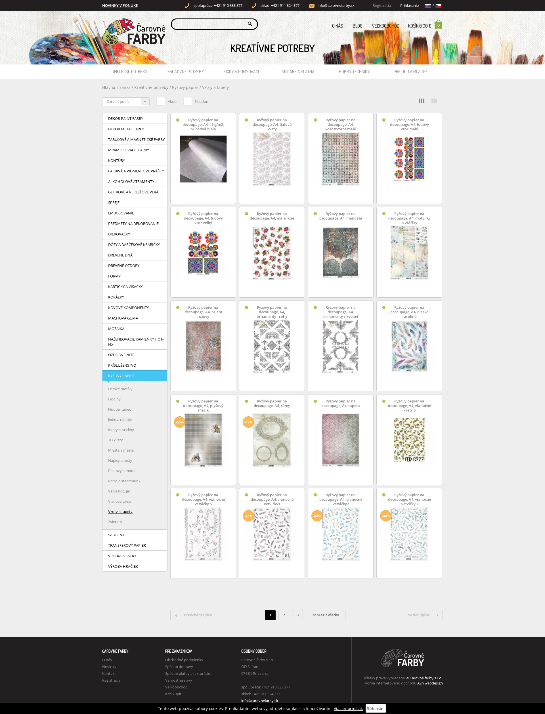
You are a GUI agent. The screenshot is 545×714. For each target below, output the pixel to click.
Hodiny (114, 399)
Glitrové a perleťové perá (133, 192)
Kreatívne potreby (185, 71)
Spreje (114, 202)
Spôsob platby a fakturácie (187, 673)
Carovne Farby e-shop (133, 23)
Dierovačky (119, 234)
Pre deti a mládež (411, 71)
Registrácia (382, 5)
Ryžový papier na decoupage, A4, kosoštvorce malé (340, 124)
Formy (114, 276)
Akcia (172, 101)
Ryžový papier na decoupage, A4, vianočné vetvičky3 (409, 499)
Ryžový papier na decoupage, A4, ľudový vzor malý (409, 124)
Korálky (116, 297)
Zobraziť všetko (325, 614)
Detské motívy (120, 388)
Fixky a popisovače (242, 71)
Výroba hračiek (123, 566)
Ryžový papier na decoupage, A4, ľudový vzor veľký (203, 218)
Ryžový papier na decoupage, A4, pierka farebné (409, 312)
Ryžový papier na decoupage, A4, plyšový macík (203, 406)
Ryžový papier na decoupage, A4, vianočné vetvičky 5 (203, 499)
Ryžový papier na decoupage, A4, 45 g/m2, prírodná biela (203, 124)
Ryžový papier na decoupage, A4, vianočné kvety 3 (409, 406)
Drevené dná (120, 255)
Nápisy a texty (120, 460)
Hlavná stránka (116, 87)
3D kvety (115, 439)
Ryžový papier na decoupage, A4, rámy (272, 403)
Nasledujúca (418, 614)
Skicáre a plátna (298, 71)
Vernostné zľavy (178, 680)
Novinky (109, 666)
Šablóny (116, 534)
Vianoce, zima (119, 501)
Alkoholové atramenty (131, 181)
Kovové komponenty (128, 307)
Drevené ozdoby (123, 265)
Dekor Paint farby (125, 118)
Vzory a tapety (215, 87)
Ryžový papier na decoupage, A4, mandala (340, 216)
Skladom (202, 101)
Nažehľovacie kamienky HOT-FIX (136, 342)
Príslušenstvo (122, 365)
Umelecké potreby (130, 71)
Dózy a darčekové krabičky (134, 244)
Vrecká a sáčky (122, 555)
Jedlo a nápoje (120, 419)
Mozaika (116, 328)
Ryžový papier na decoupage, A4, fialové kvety (272, 124)
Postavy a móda (121, 470)
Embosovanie (121, 213)
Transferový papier (127, 545)
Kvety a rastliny (121, 429)
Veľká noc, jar (119, 491)
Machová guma (123, 318)
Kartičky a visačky (125, 286)
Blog (357, 26)
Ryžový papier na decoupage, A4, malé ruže (272, 216)
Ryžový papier (186, 87)
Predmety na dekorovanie (133, 223)
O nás (337, 26)
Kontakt (109, 673)
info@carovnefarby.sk (336, 5)
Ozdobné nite (121, 354)
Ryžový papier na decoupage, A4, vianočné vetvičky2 (340, 499)
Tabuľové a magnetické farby (136, 139)
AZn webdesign (430, 683)
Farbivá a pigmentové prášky (136, 171)
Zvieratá (115, 521)
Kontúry (116, 160)
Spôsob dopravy (179, 666)
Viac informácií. (348, 708)
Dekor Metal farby (126, 128)
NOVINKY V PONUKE (120, 5)
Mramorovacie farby (128, 150)
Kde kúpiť (173, 693)
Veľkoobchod (385, 26)
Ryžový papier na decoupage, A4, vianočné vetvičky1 (272, 499)
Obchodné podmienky (184, 659)
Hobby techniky (354, 71)
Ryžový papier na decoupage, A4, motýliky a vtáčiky (409, 218)
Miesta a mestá (121, 450)
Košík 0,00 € (424, 25)
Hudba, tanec (119, 409)
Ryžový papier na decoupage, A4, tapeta (340, 403)
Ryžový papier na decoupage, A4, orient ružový (203, 312)
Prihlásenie (409, 5)
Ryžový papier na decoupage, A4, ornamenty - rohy (272, 312)
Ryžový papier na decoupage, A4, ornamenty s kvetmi (340, 312)
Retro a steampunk (124, 480)
